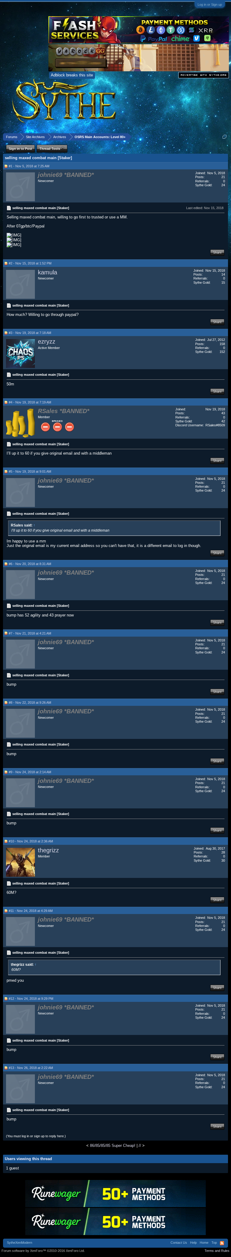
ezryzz (46, 341)
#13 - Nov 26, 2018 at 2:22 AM (31, 1068)
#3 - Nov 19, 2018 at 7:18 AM (30, 333)
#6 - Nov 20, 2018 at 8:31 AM (30, 564)
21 (223, 177)
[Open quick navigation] (224, 137)
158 (222, 344)
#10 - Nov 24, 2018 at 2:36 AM (31, 841)
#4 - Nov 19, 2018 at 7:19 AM (30, 402)
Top (214, 1242)
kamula (47, 272)
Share (217, 252)
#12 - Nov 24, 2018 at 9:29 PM (31, 998)
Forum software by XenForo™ (43, 1250)
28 (223, 852)
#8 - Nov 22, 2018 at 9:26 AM (30, 702)
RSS (222, 1243)
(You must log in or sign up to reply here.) (36, 1136)
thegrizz (48, 850)
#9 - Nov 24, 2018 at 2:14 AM (30, 772)
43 (223, 413)
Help (193, 1242)
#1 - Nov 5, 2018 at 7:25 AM (29, 166)
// (140, 1145)
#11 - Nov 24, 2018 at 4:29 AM (31, 911)
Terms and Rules (217, 1250)
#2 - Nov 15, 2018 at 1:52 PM (30, 263)
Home (204, 1242)
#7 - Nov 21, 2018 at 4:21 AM (30, 633)
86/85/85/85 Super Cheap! (112, 1145)
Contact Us (179, 1242)
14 (223, 274)
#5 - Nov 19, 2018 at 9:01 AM (30, 471)
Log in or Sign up (210, 4)
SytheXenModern (19, 1242)
